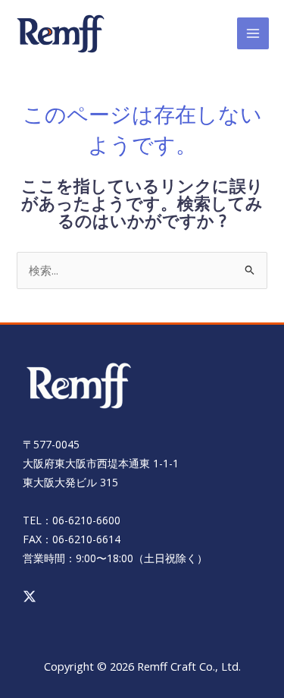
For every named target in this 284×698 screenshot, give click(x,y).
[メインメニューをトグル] (253, 33)
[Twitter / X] (29, 596)
